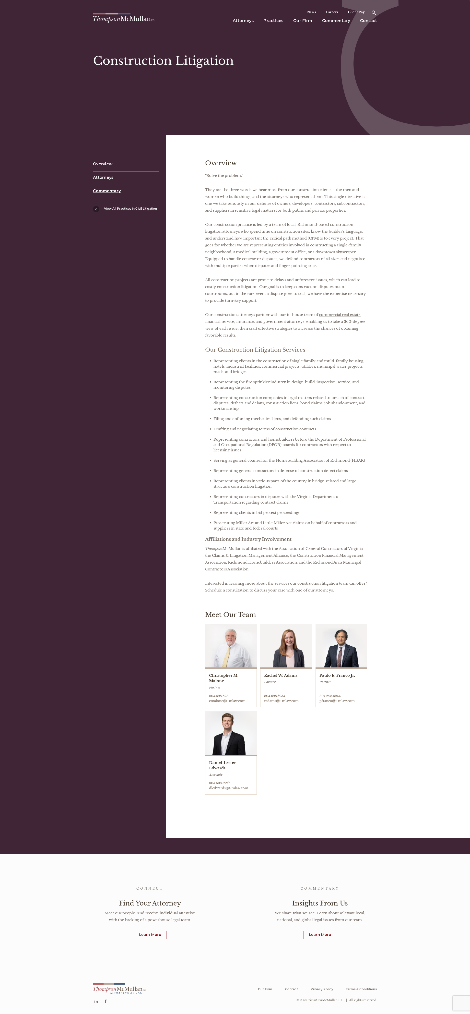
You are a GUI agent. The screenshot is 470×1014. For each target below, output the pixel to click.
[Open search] (374, 13)
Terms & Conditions (361, 989)
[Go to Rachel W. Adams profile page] (286, 646)
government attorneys (284, 321)
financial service (220, 321)
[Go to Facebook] (106, 1002)
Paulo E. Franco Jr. (337, 675)
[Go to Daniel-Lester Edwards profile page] (231, 733)
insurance (245, 321)
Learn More (150, 934)
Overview (103, 164)
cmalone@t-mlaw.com (227, 701)
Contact (368, 20)
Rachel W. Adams (280, 675)
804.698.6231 (219, 696)
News (311, 12)
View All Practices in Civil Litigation (130, 208)
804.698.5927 (219, 783)
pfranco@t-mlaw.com (337, 701)
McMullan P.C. (326, 1000)
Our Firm (302, 20)
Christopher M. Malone (223, 678)
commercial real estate (340, 314)
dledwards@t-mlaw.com (228, 788)
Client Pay (356, 12)
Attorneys (243, 20)
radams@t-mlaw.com (281, 701)
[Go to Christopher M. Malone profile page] (231, 646)
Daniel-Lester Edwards (222, 765)
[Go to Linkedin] (96, 1002)
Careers (332, 12)
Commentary (336, 20)
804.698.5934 (274, 696)
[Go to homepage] (124, 17)
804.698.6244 (330, 696)
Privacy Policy (322, 989)
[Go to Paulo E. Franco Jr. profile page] (341, 646)
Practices (273, 20)
